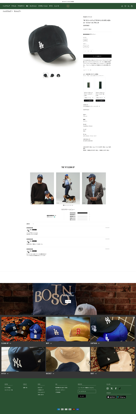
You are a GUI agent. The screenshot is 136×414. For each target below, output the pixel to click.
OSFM (85, 40)
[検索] (128, 6)
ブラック (86, 46)
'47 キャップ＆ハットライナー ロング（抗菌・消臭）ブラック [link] (100, 93)
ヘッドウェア (6, 6)
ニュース (56, 6)
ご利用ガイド (41, 390)
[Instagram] (108, 388)
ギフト (51, 6)
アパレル (13, 6)
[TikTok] (120, 388)
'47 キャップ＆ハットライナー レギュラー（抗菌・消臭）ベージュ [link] (88, 93)
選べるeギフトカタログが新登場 (68, 1)
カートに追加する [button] (88, 100)
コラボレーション (43, 6)
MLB (27, 6)
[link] (88, 85)
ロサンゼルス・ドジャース (89, 136)
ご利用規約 (57, 392)
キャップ (17, 11)
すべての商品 (7, 387)
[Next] (104, 188)
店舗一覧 (25, 387)
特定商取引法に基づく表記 (61, 387)
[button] (86, 34)
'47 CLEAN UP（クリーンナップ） (90, 106)
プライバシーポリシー (60, 390)
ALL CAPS (68, 301)
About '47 (40, 387)
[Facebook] (116, 388)
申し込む (82, 396)
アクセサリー (21, 6)
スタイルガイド (41, 392)
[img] (30, 227)
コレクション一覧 (9, 390)
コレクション (33, 6)
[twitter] (112, 388)
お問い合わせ (41, 394)
